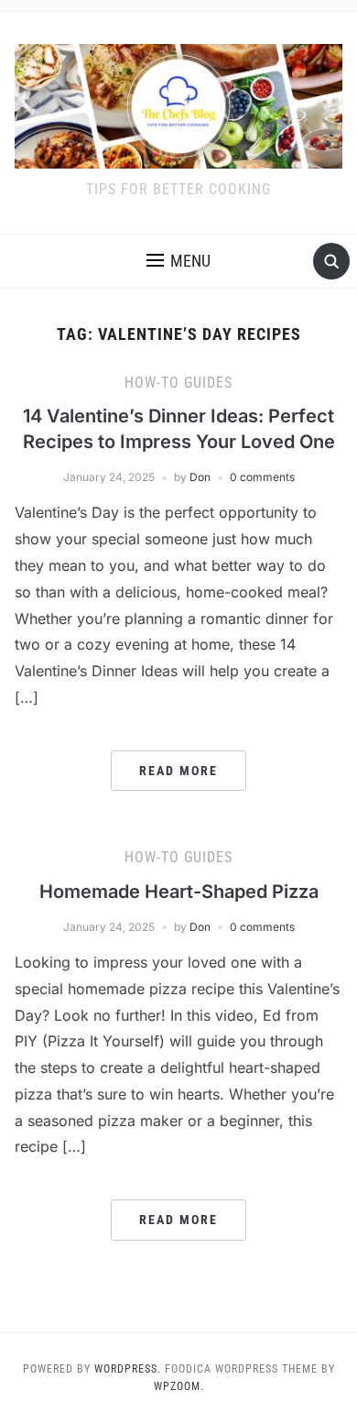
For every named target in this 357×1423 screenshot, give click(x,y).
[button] (178, 261)
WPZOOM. (179, 1386)
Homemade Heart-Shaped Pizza (179, 892)
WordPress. (127, 1369)
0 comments (262, 477)
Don (200, 477)
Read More (178, 770)
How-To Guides (178, 382)
